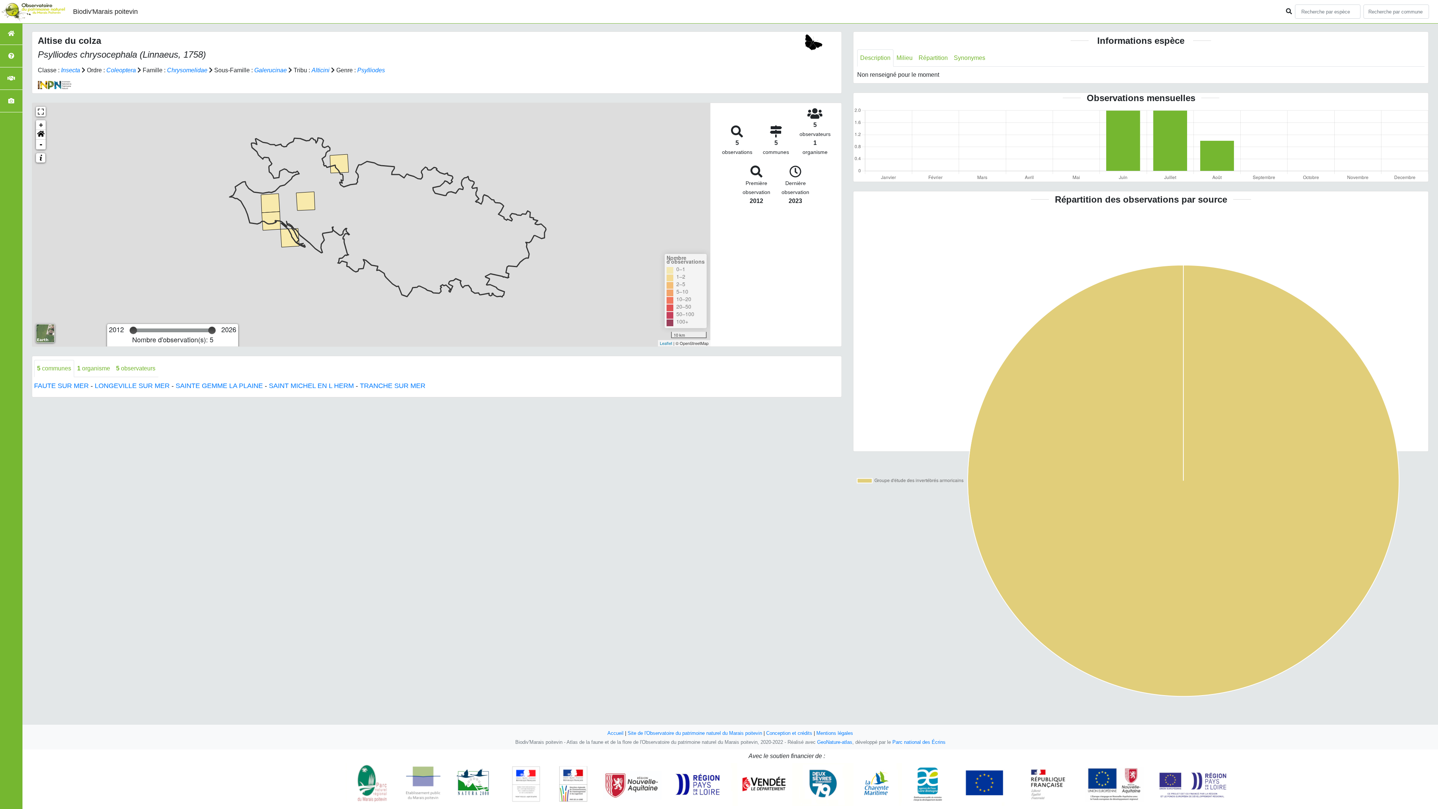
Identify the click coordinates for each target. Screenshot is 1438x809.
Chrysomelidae (187, 70)
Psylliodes (371, 70)
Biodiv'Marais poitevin (105, 11)
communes (54, 368)
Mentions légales (834, 733)
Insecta (70, 70)
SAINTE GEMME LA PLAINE (219, 386)
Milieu (905, 58)
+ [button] (41, 125)
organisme (93, 368)
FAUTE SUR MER (61, 386)
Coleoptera (121, 70)
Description (875, 58)
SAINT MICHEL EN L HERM (311, 386)
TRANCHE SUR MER (392, 386)
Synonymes (969, 58)
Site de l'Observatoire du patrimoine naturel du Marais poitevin (695, 733)
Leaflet (666, 343)
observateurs (135, 368)
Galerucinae (270, 70)
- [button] (41, 144)
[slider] (133, 330)
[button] (41, 135)
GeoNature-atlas (834, 742)
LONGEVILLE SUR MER (132, 386)
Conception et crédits (789, 733)
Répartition (933, 58)
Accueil (615, 733)
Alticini (321, 70)
